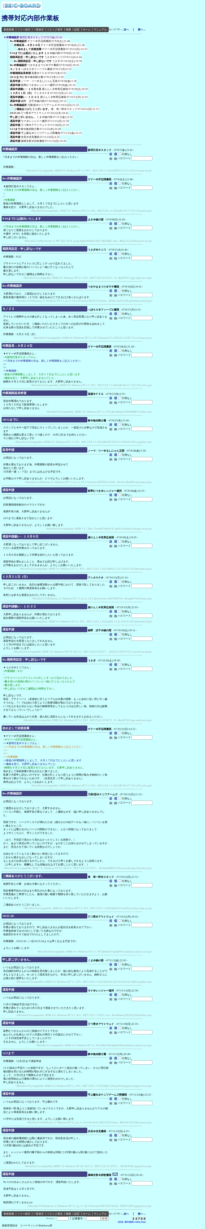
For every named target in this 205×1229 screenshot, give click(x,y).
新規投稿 (9, 29)
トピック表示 (55, 29)
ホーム (86, 29)
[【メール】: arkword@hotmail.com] (115, 1175)
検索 (68, 29)
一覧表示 (38, 29)
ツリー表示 (23, 29)
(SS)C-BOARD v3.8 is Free (132, 1222)
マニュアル (100, 29)
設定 (76, 29)
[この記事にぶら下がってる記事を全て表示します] (8, 42)
